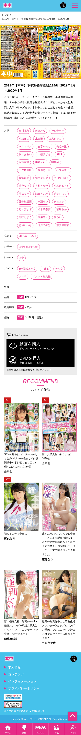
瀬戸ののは (44, 225)
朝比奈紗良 (11, 638)
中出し (45, 268)
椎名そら (40, 162)
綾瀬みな (40, 130)
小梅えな (24, 138)
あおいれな (25, 225)
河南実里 (24, 162)
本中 (21, 257)
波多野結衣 (62, 225)
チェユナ (59, 201)
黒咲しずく (25, 217)
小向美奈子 (62, 170)
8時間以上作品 (27, 268)
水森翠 (39, 138)
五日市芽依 (49, 642)
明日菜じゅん (61, 177)
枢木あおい (25, 154)
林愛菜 (55, 162)
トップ (5, 15)
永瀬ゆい (43, 201)
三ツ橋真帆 (25, 170)
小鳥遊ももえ (61, 185)
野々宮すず (25, 209)
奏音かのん (44, 146)
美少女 (59, 268)
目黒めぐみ (55, 138)
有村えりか (41, 185)
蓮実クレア (41, 177)
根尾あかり (44, 170)
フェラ (23, 276)
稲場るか (61, 209)
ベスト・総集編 (42, 276)
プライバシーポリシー (24, 688)
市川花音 (24, 130)
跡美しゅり (60, 193)
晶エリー (24, 193)
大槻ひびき (44, 154)
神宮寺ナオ (57, 130)
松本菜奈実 (44, 209)
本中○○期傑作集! (28, 246)
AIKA (59, 154)
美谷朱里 (61, 146)
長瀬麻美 (24, 177)
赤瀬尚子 (43, 217)
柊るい (58, 217)
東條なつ (47, 559)
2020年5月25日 (27, 236)
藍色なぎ (24, 185)
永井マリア (25, 146)
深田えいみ (41, 193)
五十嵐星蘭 (25, 201)
